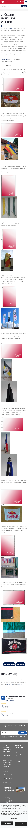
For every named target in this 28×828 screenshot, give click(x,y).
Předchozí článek (9, 664)
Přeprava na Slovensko (19, 760)
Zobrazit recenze (10, 700)
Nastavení (14, 818)
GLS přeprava (19, 758)
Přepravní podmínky (18, 753)
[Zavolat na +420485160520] (17, 2)
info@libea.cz (8, 782)
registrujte (19, 684)
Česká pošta (19, 756)
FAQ (6, 795)
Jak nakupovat (19, 750)
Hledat (24, 6)
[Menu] (26, 2)
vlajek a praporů (9, 28)
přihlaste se (10, 684)
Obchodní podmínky (7, 797)
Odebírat (22, 732)
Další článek (20, 664)
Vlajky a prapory (5, 59)
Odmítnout (7, 823)
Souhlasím (21, 824)
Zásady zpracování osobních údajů (8, 801)
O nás (6, 793)
